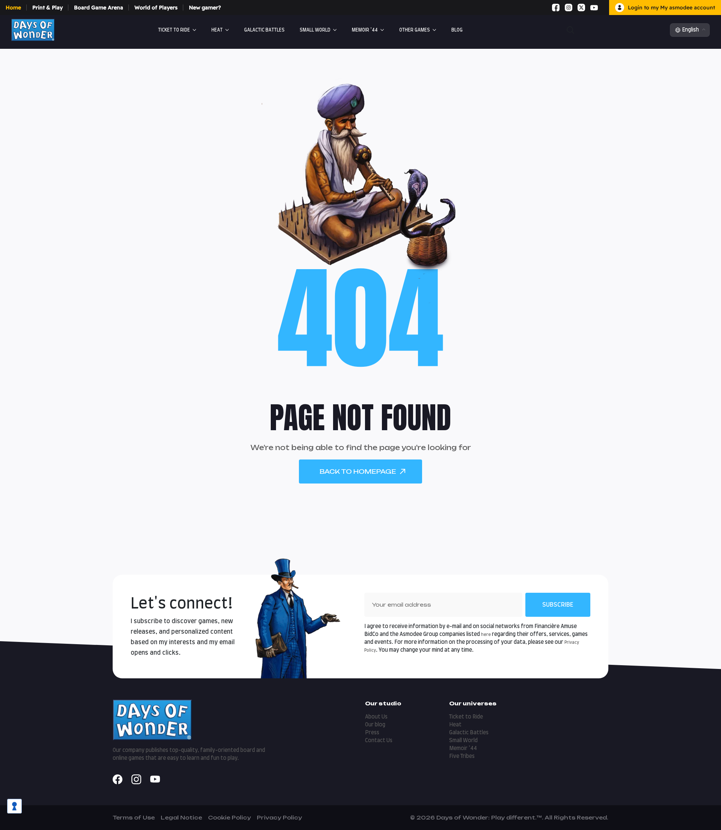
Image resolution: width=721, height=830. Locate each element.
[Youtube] (594, 7)
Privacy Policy (279, 817)
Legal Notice (181, 817)
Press (372, 732)
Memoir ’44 (365, 30)
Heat (217, 30)
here (486, 635)
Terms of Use (134, 817)
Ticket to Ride (174, 30)
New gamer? (205, 7)
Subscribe (557, 605)
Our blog (375, 725)
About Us (376, 717)
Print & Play (47, 7)
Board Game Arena (98, 7)
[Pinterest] (603, 7)
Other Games (414, 30)
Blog (457, 30)
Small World (315, 30)
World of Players (156, 7)
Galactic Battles (469, 732)
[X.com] (581, 7)
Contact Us (378, 740)
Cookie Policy (229, 817)
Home (13, 7)
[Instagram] (568, 7)
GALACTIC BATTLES (264, 30)
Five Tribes (462, 756)
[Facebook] (555, 7)
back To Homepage (358, 471)
